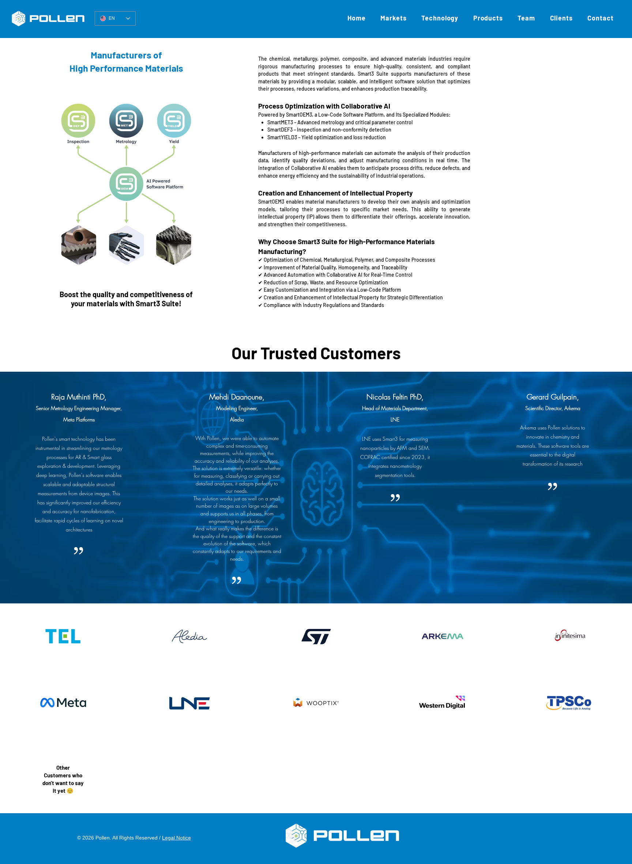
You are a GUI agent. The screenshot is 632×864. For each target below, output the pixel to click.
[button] (439, 18)
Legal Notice (176, 838)
